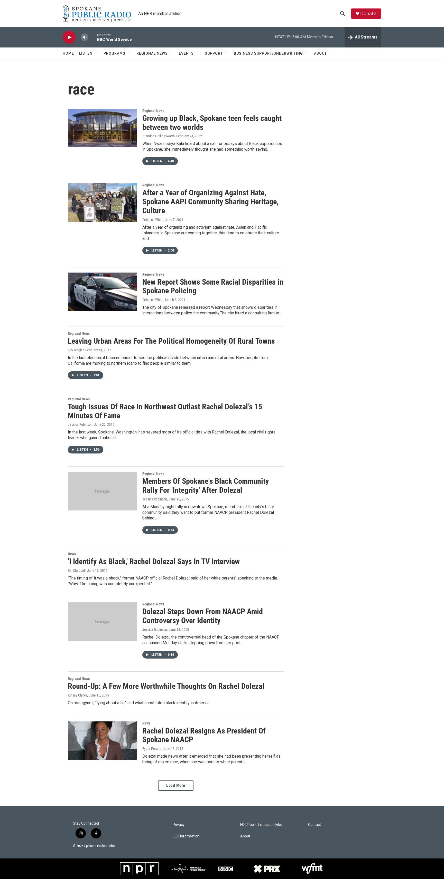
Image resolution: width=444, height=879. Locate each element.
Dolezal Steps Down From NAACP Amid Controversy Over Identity (202, 616)
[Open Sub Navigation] (96, 53)
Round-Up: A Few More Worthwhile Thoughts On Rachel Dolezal (166, 686)
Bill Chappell (77, 570)
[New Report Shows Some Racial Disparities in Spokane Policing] (102, 292)
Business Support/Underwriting (268, 53)
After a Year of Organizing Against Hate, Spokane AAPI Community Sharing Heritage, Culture (210, 201)
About (320, 53)
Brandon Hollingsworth (158, 136)
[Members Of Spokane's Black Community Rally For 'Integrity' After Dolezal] (102, 491)
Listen (85, 53)
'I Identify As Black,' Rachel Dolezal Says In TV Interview (154, 561)
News (72, 554)
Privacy (178, 825)
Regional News (152, 53)
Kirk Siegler (76, 350)
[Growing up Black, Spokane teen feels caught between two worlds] (102, 128)
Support (214, 53)
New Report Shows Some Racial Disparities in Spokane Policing (212, 286)
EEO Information (186, 836)
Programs (114, 53)
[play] (69, 37)
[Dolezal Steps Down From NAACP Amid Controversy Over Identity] (102, 621)
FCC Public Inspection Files (261, 825)
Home (68, 53)
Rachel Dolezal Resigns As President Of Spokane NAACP (204, 735)
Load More (175, 785)
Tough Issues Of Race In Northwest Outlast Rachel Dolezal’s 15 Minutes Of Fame (165, 411)
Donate (368, 13)
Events (186, 53)
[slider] (93, 37)
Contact (314, 825)
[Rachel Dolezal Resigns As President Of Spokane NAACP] (102, 740)
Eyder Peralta (151, 749)
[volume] (84, 37)
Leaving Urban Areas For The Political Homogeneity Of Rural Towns (171, 340)
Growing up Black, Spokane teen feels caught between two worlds (212, 123)
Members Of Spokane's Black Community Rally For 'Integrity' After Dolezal (205, 486)
